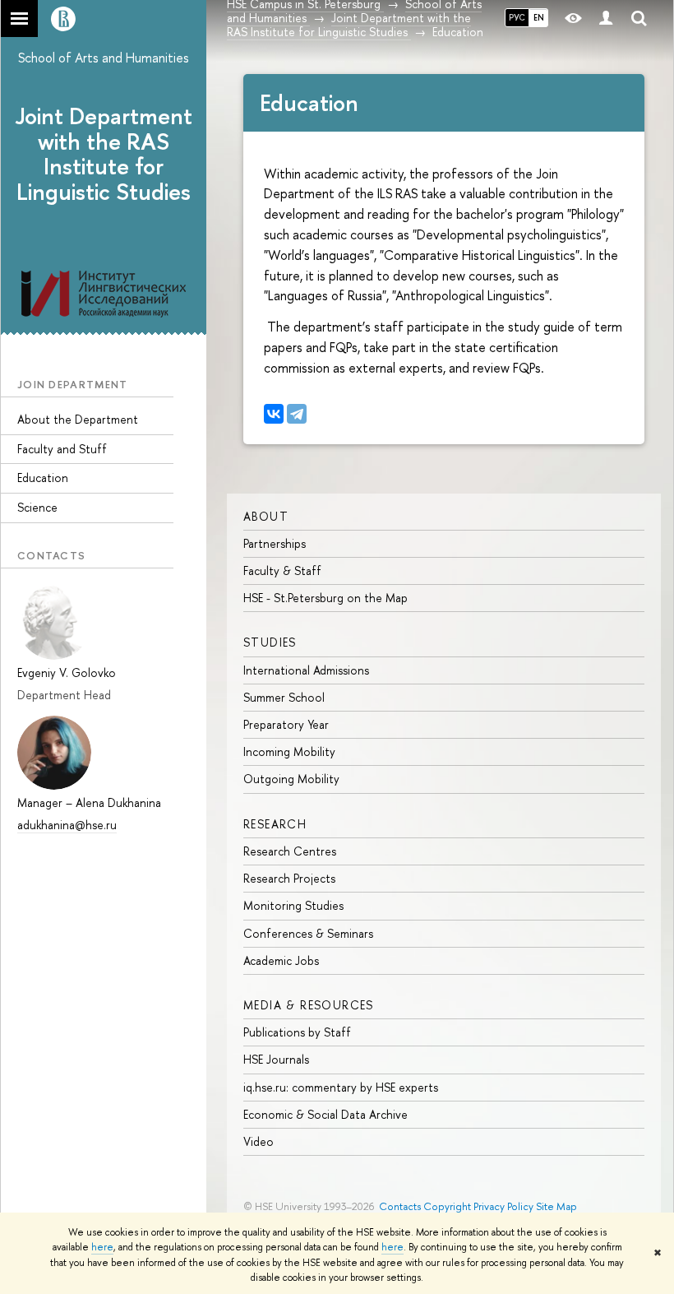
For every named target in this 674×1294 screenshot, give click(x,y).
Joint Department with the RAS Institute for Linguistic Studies (104, 153)
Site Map (556, 1206)
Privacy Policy (503, 1206)
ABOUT (266, 516)
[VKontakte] (274, 414)
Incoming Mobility (289, 751)
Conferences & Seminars (308, 933)
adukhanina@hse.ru (67, 825)
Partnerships (274, 543)
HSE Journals (276, 1059)
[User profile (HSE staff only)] (605, 18)
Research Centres (289, 851)
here (102, 1247)
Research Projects (289, 878)
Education (42, 477)
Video (258, 1141)
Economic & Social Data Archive (325, 1114)
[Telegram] (297, 414)
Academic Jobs (281, 960)
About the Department (77, 419)
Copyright (447, 1206)
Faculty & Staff (282, 570)
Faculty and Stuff (62, 449)
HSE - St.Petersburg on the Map (325, 597)
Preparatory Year (286, 724)
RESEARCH (275, 824)
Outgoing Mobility (291, 778)
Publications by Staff (297, 1032)
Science (37, 507)
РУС (517, 17)
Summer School (284, 697)
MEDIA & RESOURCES (308, 1005)
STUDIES (270, 642)
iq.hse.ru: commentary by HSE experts (340, 1087)
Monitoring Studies (293, 905)
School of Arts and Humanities (103, 58)
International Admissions (306, 670)
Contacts (400, 1206)
